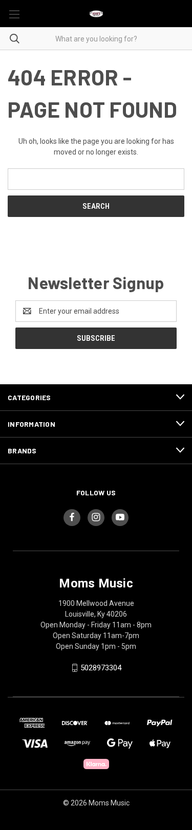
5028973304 (100, 667)
